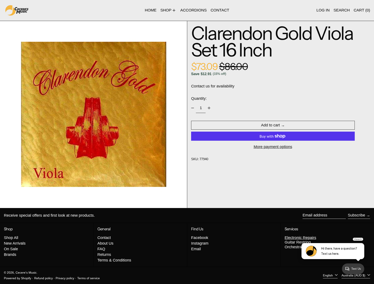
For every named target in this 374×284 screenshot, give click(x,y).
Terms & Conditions (114, 260)
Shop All (11, 238)
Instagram (199, 243)
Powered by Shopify (17, 278)
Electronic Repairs (300, 238)
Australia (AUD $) (354, 275)
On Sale (11, 249)
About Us (105, 243)
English (328, 275)
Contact (104, 238)
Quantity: (199, 98)
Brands (10, 254)
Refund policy (43, 278)
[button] (342, 10)
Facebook (199, 238)
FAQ (101, 249)
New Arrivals (15, 243)
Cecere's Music (26, 272)
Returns (104, 254)
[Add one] (209, 108)
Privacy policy (65, 278)
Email (196, 249)
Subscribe (356, 215)
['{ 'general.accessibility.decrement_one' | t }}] (192, 108)
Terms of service (88, 278)
